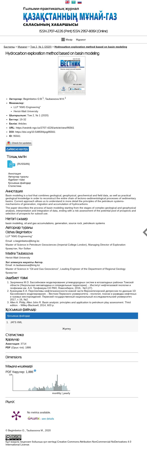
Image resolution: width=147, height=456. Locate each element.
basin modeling (14, 223)
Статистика (14, 185)
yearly (66, 393)
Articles (22, 123)
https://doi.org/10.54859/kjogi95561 (35, 131)
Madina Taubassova (19, 253)
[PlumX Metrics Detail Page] (16, 415)
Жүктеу (66, 328)
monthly (56, 393)
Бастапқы (9, 46)
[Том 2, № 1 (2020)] (71, 94)
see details (48, 418)
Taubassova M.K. (55, 98)
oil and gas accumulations (39, 223)
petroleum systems (94, 223)
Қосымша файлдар (19, 182)
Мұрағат (81, 39)
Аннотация (14, 173)
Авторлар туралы (18, 176)
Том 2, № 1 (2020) (41, 46)
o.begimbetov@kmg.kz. (26, 240)
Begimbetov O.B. (32, 98)
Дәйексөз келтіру (17, 149)
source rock (75, 223)
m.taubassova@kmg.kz (26, 265)
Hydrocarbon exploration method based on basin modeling (90, 46)
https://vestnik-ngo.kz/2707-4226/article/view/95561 (45, 127)
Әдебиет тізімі (16, 179)
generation (61, 223)
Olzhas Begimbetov (19, 232)
